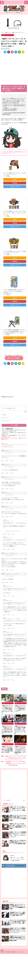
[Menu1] (14, 2)
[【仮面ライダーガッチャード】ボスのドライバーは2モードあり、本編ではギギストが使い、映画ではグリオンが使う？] (15, 52)
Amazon (15, 179)
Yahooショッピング (14, 186)
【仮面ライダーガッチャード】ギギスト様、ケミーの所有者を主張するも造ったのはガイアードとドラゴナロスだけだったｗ (16, 758)
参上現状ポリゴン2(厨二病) (12, 589)
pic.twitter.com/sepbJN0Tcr (10, 110)
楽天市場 (15, 183)
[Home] (14, 10)
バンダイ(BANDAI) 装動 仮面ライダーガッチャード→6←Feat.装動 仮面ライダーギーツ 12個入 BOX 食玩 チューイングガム (14, 331)
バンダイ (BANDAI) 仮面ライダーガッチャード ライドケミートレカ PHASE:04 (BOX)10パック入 (14, 291)
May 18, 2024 (6, 114)
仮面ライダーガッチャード (8, 396)
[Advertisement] (14, 69)
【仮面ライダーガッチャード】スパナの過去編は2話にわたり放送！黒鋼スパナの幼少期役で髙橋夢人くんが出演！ (7, 749)
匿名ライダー (11, 523)
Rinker (8, 175)
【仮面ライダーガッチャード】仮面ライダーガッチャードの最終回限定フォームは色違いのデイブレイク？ (20, 708)
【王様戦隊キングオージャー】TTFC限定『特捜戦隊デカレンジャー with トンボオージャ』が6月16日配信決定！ (15, 763)
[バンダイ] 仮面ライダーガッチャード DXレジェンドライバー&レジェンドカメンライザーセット (14, 213)
